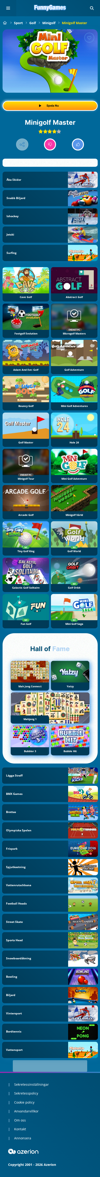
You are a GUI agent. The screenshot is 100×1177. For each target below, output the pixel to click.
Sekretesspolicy (26, 1093)
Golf (32, 23)
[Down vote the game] (50, 144)
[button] (92, 8)
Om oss (20, 1120)
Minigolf (48, 23)
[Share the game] (22, 144)
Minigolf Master (74, 23)
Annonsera (22, 1138)
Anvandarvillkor (26, 1111)
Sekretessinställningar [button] (31, 1084)
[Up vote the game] (78, 144)
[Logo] (50, 8)
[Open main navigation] (8, 8)
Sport (18, 23)
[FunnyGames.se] (5, 22)
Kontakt (20, 1129)
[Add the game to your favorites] (89, 38)
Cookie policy (24, 1102)
